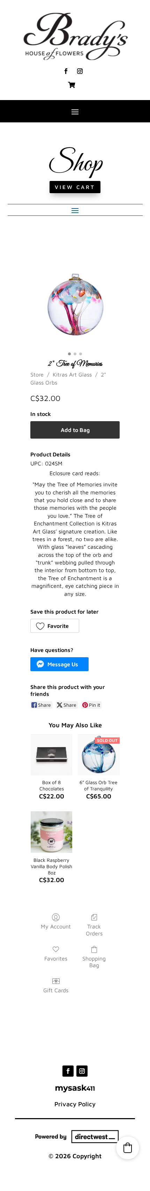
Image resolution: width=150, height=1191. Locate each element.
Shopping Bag (94, 961)
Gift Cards (55, 990)
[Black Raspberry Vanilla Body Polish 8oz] (51, 832)
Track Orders (94, 929)
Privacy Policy (75, 1104)
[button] (54, 626)
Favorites (55, 958)
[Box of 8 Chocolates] (51, 754)
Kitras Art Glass (72, 374)
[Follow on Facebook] (66, 71)
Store (37, 374)
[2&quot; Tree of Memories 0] (74, 304)
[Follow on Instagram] (79, 71)
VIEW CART (75, 187)
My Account (56, 926)
